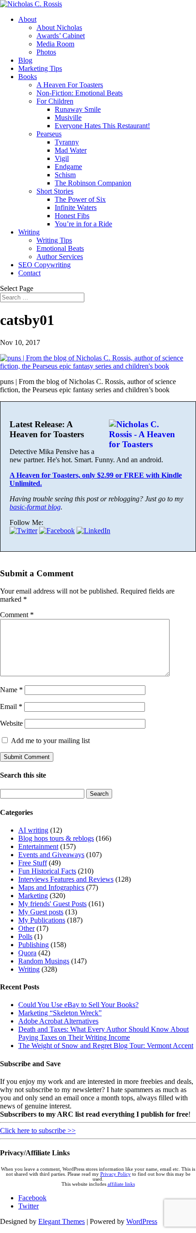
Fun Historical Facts (47, 871)
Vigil (62, 158)
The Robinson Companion (93, 183)
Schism (65, 175)
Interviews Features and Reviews (65, 879)
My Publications (41, 920)
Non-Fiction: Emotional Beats (79, 93)
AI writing (33, 830)
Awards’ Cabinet (60, 36)
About (27, 19)
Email (11, 706)
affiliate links (121, 1184)
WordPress (141, 1221)
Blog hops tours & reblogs (56, 838)
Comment (17, 615)
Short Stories (54, 191)
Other (26, 928)
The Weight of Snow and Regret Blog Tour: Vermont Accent (105, 1045)
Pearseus (49, 134)
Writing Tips (54, 240)
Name (11, 690)
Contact (29, 273)
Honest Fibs (72, 216)
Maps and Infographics (51, 887)
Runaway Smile (78, 109)
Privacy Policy (115, 1174)
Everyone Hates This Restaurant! (102, 126)
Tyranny (67, 142)
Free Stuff (32, 863)
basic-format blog (35, 507)
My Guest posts (40, 912)
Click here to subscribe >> (38, 1130)
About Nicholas (59, 27)
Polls (25, 936)
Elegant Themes (61, 1221)
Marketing (33, 895)
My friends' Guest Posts (52, 904)
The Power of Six (80, 199)
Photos (46, 52)
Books (27, 76)
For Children (54, 101)
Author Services (59, 256)
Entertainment (38, 846)
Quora (27, 953)
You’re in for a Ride (83, 224)
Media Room (55, 44)
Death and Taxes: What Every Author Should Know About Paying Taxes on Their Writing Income (103, 1033)
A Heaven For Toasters (69, 85)
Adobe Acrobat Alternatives (58, 1021)
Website (11, 723)
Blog (25, 60)
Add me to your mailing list (49, 740)
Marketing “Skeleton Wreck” (60, 1013)
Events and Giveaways (51, 855)
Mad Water (71, 150)
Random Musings (43, 961)
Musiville (68, 117)
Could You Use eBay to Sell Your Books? (78, 1004)
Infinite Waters (76, 207)
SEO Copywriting (44, 265)
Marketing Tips (40, 68)
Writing (29, 232)
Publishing (33, 944)
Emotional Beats (60, 248)
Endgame (68, 166)
